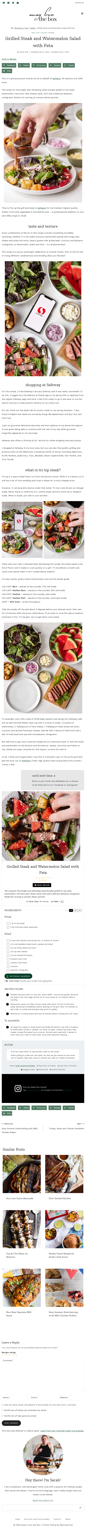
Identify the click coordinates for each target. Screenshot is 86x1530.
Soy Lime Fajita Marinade (19, 1198)
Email (34, 1397)
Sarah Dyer (24, 52)
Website (64, 1397)
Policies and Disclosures (37, 1519)
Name (6, 1397)
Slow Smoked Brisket (60, 1198)
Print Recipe (43, 885)
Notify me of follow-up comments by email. (25, 1410)
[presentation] (22, 1174)
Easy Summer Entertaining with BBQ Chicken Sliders (20, 1128)
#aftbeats (67, 1090)
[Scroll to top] (81, 1521)
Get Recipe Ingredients (20, 976)
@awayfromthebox (33, 1090)
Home (17, 1519)
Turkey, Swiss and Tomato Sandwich (66, 1126)
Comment (8, 1360)
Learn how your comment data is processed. (62, 1431)
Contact (57, 1519)
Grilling (35, 33)
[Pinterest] (13, 3)
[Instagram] (8, 3)
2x (75, 910)
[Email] (18, 3)
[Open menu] (82, 13)
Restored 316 (66, 1525)
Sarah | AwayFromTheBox (25, 1066)
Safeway (57, 78)
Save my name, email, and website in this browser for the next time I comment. (40, 1405)
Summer (51, 33)
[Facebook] (4, 3)
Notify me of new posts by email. (20, 1416)
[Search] (80, 1508)
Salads (44, 33)
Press (68, 1519)
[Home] (12, 28)
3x (80, 910)
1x (71, 910)
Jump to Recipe (9, 59)
